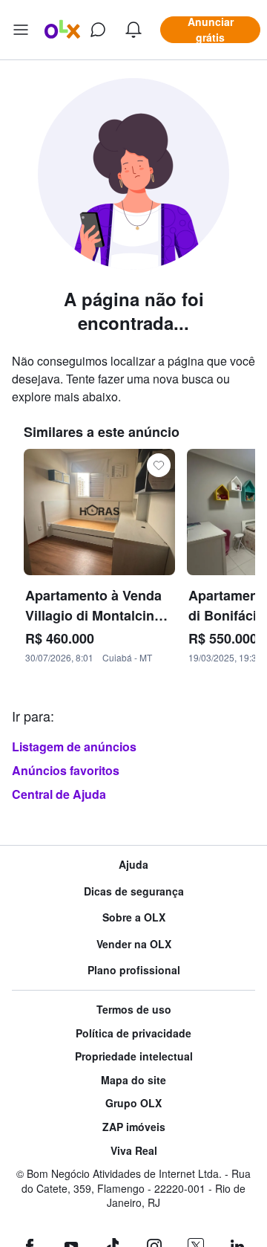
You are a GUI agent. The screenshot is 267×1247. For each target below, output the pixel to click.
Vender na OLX (133, 944)
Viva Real (134, 1151)
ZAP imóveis (133, 1127)
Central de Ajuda (59, 794)
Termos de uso (133, 1010)
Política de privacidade (133, 1033)
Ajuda (133, 865)
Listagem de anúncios (74, 746)
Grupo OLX (133, 1103)
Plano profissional (134, 970)
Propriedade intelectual (134, 1056)
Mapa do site (133, 1080)
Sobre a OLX (133, 917)
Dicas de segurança (134, 891)
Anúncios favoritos (65, 770)
